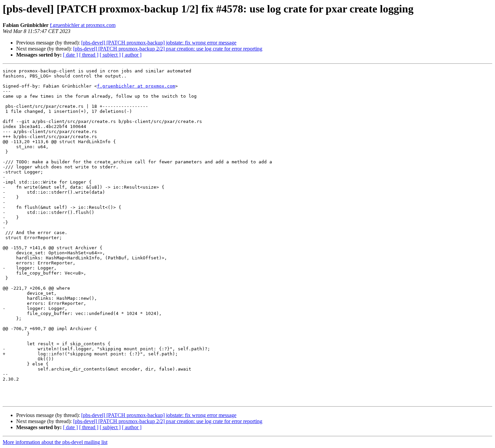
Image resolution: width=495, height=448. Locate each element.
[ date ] (70, 55)
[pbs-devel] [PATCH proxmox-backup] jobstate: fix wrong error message (158, 42)
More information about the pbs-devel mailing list (55, 442)
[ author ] (131, 55)
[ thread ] (88, 55)
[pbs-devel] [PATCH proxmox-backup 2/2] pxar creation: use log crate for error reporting (167, 49)
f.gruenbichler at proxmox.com (83, 25)
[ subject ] (110, 55)
